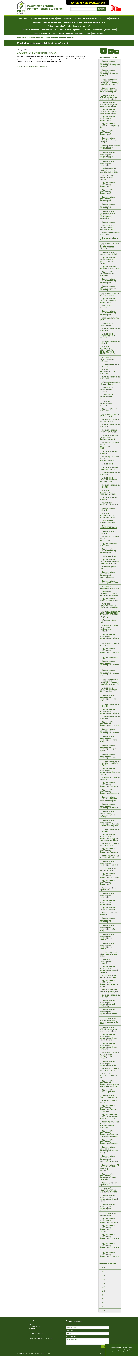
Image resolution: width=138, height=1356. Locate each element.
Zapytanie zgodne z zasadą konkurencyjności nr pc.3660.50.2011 (110, 147)
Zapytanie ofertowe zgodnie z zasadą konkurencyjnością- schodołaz (107, 937)
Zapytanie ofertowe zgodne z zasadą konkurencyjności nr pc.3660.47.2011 (107, 155)
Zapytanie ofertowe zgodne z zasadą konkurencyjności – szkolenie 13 (109, 651)
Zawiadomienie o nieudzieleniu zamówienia (60, 38)
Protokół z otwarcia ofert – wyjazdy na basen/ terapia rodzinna (109, 954)
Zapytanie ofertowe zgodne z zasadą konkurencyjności (107, 118)
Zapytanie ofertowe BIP (109, 658)
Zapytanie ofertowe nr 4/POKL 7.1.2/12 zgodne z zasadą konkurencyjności (108, 90)
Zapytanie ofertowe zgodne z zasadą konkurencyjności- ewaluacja (109, 791)
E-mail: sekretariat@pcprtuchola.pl (40, 1338)
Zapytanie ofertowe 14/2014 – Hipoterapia (107, 1091)
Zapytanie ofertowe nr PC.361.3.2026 (108, 544)
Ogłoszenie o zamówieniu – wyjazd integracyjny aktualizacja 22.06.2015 (109, 437)
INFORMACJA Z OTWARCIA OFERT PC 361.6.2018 (109, 415)
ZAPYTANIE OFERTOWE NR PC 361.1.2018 (110, 705)
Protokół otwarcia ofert (109, 556)
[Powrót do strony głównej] (21, 13)
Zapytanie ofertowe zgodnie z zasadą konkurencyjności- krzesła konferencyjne (108, 1046)
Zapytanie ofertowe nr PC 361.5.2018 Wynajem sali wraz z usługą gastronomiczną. (109, 1167)
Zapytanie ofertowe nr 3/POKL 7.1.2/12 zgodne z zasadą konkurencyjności (108, 97)
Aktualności (23, 18)
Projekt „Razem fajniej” (56, 26)
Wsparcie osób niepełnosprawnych (43, 18)
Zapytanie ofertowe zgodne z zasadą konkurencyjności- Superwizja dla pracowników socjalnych (109, 823)
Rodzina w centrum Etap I (52, 22)
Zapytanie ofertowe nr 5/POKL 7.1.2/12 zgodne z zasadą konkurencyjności (108, 1029)
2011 (103, 1306)
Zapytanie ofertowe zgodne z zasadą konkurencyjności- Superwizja (109, 875)
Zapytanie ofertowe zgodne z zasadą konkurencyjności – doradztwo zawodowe (107, 574)
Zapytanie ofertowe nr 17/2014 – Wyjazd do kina (108, 1096)
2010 (103, 1310)
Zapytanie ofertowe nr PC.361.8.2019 (108, 509)
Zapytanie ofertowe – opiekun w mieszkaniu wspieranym (108, 273)
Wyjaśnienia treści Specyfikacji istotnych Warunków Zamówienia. (107, 227)
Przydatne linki (98, 33)
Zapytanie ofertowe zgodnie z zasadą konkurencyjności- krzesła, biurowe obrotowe (108, 1037)
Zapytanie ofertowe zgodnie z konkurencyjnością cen (109, 125)
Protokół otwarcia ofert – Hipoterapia (109, 914)
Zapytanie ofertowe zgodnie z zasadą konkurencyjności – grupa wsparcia (108, 748)
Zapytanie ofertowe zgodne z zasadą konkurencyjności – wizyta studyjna (108, 739)
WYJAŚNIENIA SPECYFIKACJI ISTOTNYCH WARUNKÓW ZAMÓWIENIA (109, 593)
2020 (103, 1275)
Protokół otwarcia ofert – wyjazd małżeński (109, 1214)
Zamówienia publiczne (73, 30)
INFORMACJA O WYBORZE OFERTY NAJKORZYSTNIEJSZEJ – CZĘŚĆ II (109, 445)
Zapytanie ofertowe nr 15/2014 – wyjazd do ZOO (108, 253)
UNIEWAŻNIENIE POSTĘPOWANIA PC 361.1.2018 (106, 961)
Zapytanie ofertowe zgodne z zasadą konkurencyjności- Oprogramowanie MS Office (109, 1158)
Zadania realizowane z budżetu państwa (37, 30)
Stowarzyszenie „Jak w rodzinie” (104, 30)
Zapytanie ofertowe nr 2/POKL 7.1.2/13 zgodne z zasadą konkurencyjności (108, 799)
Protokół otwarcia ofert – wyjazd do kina (109, 1184)
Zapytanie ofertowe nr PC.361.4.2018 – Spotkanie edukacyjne (109, 140)
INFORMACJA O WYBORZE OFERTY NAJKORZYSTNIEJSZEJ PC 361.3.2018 (109, 246)
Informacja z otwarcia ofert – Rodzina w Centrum (110, 383)
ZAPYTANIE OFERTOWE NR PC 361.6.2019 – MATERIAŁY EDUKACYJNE (110, 763)
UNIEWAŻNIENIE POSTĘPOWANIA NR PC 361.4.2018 (107, 336)
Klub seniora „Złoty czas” (73, 22)
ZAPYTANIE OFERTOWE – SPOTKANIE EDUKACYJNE (109, 431)
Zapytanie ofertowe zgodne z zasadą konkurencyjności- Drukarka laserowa (109, 73)
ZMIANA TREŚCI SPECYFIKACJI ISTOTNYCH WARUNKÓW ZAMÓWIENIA (109, 1190)
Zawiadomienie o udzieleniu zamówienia (107, 521)
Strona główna (21, 38)
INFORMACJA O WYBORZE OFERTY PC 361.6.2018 (109, 420)
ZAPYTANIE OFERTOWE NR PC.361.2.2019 (110, 365)
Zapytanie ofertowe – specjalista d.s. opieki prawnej (109, 267)
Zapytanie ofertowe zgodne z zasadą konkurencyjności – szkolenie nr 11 (109, 673)
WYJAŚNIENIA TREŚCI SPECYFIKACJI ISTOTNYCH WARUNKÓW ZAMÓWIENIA (109, 170)
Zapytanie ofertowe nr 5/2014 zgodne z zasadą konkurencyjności (108, 300)
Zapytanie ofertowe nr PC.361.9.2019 (108, 532)
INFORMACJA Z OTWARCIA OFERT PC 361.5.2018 (109, 294)
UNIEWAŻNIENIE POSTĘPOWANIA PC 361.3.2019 (106, 403)
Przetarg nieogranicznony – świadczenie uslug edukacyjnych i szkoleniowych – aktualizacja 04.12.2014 (109, 82)
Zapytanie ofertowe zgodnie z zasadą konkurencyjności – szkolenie (109, 711)
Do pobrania (58, 30)
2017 (103, 1287)
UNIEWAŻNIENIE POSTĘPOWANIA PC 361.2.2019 (106, 396)
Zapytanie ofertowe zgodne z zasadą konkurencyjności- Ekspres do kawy (109, 1150)
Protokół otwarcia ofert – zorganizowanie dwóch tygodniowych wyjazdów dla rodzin (109, 1021)
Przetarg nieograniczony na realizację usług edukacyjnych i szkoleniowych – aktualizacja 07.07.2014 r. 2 (109, 682)
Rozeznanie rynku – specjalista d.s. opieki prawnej (109, 587)
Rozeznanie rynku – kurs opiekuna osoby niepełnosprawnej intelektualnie (109, 628)
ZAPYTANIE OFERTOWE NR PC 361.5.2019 (110, 717)
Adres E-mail (70, 1331)
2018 (103, 1283)
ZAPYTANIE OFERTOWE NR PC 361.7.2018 (110, 426)
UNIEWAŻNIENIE (107, 464)
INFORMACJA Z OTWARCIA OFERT (109, 319)
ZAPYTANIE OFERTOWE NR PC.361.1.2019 (110, 342)
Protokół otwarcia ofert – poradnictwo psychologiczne (109, 991)
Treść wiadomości (72, 1337)
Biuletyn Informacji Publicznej (116, 8)
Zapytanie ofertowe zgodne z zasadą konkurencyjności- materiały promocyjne (109, 969)
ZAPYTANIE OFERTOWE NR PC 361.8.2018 (110, 474)
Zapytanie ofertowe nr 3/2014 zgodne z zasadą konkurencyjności (108, 313)
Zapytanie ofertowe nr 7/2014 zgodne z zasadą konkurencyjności (108, 551)
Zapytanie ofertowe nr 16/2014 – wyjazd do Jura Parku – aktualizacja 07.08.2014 (108, 260)
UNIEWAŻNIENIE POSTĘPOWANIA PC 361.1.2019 (106, 389)
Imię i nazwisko (71, 1325)
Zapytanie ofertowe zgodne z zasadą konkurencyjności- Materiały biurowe (109, 1198)
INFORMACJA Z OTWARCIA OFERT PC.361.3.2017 (109, 644)
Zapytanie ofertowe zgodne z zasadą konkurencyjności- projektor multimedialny (109, 1108)
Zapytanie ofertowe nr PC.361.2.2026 (108, 410)
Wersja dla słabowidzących (88, 2)
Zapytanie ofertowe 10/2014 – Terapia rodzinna (109, 600)
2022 (103, 1271)
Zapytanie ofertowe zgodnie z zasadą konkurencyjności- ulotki (108, 1063)
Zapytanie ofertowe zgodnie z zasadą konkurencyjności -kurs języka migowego (110, 771)
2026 (103, 1268)
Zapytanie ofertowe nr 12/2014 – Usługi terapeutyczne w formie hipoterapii (108, 814)
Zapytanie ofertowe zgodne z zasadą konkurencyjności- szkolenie (109, 784)
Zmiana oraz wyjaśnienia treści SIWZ (109, 239)
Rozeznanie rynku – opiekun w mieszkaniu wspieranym (107, 359)
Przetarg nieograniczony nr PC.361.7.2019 (109, 233)
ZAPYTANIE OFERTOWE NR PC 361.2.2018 (110, 830)
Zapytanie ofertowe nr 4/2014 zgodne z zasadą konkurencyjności (108, 288)
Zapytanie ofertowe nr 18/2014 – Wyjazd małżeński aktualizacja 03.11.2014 (109, 1116)
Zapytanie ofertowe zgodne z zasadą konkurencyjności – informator (107, 1228)
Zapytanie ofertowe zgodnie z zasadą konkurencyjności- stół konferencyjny (107, 1003)
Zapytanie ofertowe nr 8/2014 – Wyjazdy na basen (109, 582)
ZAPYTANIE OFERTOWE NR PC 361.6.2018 (110, 330)
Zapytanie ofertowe (108, 222)
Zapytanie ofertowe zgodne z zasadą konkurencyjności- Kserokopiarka (107, 1207)
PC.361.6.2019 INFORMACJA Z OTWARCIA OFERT (108, 1075)
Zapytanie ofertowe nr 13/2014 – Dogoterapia (108, 908)
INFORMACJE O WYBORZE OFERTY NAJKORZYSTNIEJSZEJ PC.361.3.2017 (109, 1124)
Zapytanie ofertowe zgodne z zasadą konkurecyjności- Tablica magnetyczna (108, 1176)
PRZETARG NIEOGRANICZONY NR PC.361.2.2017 (107, 371)
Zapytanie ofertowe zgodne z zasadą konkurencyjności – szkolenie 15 (109, 1255)
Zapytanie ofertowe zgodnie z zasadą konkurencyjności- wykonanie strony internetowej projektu (109, 1083)
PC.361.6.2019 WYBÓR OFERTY (108, 1101)
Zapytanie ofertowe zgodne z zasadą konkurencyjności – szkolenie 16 (109, 1246)
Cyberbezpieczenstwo (42, 33)
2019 (103, 1279)
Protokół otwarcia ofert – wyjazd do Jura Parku (109, 869)
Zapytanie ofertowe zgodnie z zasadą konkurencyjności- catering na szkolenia (109, 983)
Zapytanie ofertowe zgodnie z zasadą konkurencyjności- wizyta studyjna (108, 928)
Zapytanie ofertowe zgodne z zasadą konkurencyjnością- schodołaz (107, 946)
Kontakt (88, 33)
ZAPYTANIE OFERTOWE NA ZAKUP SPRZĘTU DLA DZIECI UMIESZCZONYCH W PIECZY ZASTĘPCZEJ (110, 614)
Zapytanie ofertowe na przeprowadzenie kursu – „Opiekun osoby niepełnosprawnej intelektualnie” (108, 215)
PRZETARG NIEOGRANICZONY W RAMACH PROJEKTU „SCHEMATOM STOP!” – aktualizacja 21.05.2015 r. (108, 350)
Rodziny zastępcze (64, 18)
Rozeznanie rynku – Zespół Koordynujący (110, 778)
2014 (103, 1295)
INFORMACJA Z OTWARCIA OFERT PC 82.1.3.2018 (109, 1069)
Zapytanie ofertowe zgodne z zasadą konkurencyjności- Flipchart (109, 1142)
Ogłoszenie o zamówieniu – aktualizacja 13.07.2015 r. (109, 468)
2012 (103, 1303)
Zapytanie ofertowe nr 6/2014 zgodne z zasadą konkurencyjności (108, 281)
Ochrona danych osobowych (62, 33)
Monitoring (79, 33)
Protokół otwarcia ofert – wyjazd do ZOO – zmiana (109, 976)
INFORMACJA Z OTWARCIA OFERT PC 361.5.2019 (109, 844)
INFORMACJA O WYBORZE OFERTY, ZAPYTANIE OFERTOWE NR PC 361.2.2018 (109, 1055)
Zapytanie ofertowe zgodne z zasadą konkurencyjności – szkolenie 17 (109, 1237)
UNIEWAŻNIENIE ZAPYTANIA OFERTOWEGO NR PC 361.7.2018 (108, 480)
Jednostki (86, 30)
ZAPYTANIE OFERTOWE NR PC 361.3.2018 (110, 996)
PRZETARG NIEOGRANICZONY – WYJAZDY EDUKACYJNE (107, 515)
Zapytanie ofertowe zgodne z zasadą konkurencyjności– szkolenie (109, 756)
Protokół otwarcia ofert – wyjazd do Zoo (109, 889)
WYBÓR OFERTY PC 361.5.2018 (107, 306)
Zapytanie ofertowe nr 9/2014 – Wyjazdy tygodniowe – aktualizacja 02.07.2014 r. (109, 561)
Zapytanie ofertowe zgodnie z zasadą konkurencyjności (107, 920)
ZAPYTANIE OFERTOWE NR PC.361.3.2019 (110, 378)
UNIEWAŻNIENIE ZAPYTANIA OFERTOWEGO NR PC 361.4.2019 (108, 690)
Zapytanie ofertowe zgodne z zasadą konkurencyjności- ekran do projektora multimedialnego (109, 837)
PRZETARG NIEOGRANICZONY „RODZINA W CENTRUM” (108, 492)
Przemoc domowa (102, 18)
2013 (103, 1299)
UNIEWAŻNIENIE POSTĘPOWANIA (106, 324)
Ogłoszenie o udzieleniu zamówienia (109, 452)
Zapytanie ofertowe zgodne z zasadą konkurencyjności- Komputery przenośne (110, 64)
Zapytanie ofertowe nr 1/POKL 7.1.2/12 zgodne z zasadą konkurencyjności (108, 104)
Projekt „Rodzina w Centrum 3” (78, 26)
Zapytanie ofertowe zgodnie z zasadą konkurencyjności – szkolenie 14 (109, 637)
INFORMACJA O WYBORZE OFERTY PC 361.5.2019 (109, 857)
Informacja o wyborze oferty (108, 568)
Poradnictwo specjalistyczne (83, 18)
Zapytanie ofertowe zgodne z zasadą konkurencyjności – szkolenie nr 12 (109, 664)
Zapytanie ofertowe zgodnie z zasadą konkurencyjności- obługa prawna (108, 1012)
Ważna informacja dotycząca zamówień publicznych (106, 177)
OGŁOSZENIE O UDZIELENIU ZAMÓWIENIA (109, 504)
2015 (103, 1291)
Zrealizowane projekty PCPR (94, 22)
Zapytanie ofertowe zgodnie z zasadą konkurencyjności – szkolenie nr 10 (109, 698)
